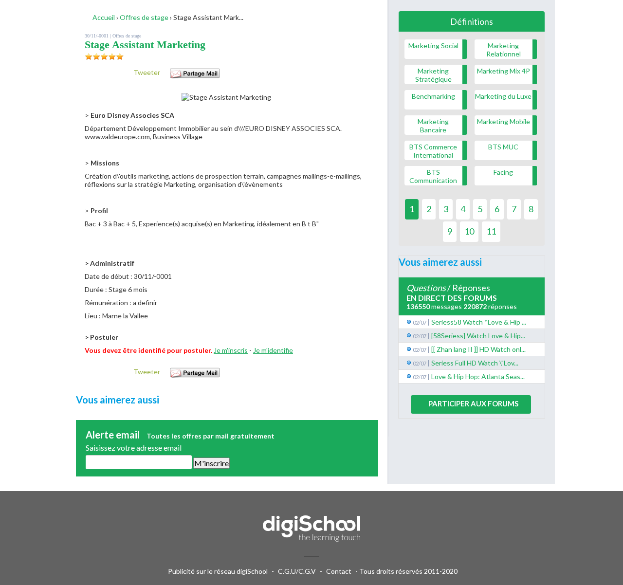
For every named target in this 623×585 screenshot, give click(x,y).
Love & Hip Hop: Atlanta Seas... (478, 376)
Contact (338, 571)
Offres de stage (126, 35)
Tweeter (146, 72)
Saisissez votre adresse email (134, 447)
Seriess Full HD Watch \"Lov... (474, 363)
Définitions (471, 21)
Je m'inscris (231, 350)
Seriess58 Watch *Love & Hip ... (478, 322)
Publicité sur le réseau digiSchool (218, 571)
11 (491, 231)
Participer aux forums (473, 403)
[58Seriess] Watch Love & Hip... (478, 335)
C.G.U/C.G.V (297, 571)
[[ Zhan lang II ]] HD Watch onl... (478, 349)
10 (469, 231)
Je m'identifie (273, 350)
